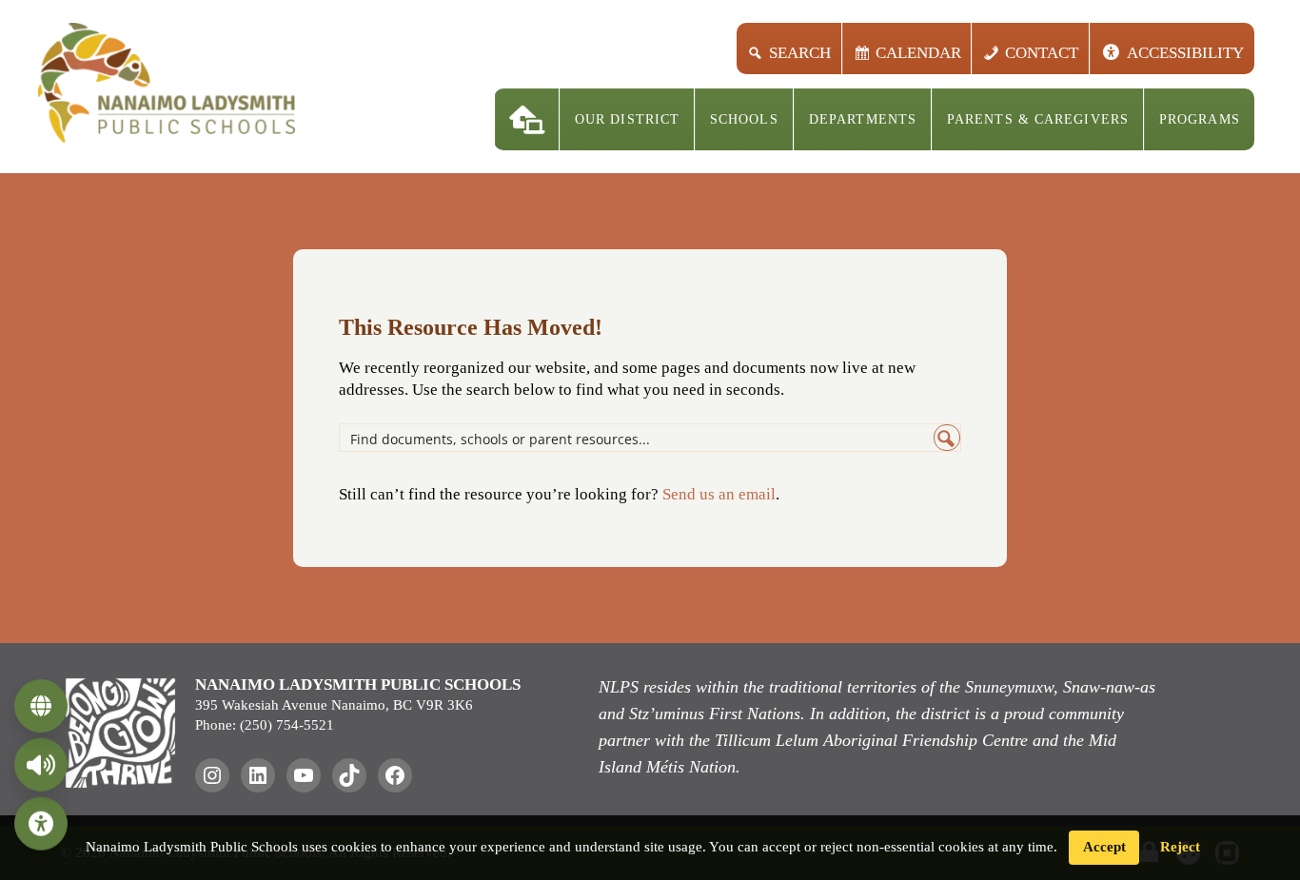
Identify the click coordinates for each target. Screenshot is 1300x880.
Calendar (917, 53)
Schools (744, 119)
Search (800, 53)
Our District (627, 119)
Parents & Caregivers (1038, 119)
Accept (1104, 846)
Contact (1041, 53)
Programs (1199, 119)
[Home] (527, 119)
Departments (862, 119)
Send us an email (719, 494)
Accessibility (1185, 53)
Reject (1180, 846)
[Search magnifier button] (947, 437)
